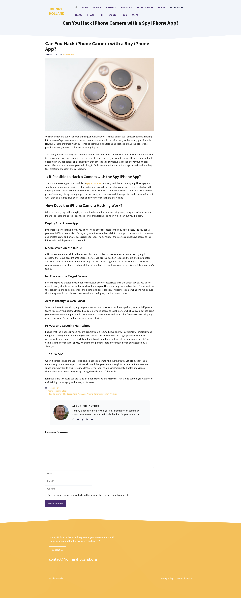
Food (124, 15)
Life (102, 15)
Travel (78, 15)
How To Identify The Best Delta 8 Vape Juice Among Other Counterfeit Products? (83, 394)
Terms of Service (184, 578)
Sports (112, 15)
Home (85, 7)
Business (111, 7)
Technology (176, 7)
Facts (135, 15)
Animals (97, 7)
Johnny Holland (56, 11)
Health (91, 15)
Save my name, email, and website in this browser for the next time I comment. (88, 494)
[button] (76, 7)
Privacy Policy (167, 578)
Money (161, 7)
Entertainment (145, 7)
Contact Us (58, 549)
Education (126, 7)
